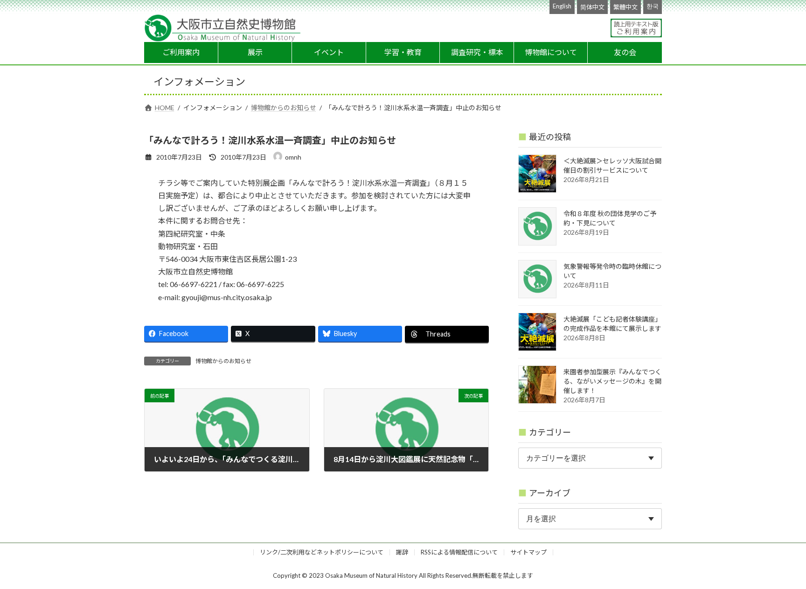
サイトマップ (528, 552)
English (562, 6)
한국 (652, 6)
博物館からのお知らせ (223, 361)
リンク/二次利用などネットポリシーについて (321, 552)
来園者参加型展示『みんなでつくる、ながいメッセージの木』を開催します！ (612, 381)
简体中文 (592, 7)
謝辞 (402, 552)
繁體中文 (625, 7)
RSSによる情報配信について (459, 552)
